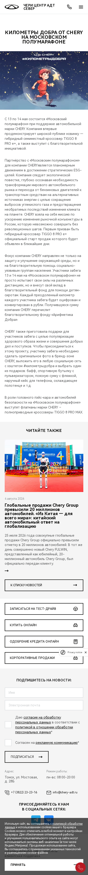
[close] (86, 652)
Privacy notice (75, 652)
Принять (18, 865)
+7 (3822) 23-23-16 (24, 792)
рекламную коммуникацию (57, 743)
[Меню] (81, 7)
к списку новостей (26, 585)
